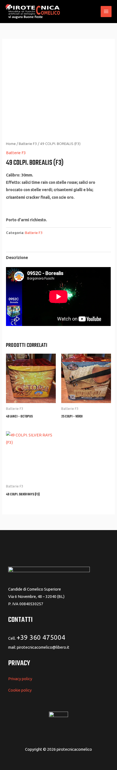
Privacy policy (20, 678)
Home (11, 143)
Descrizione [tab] (17, 257)
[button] (93, 11)
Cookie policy (20, 690)
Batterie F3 (28, 143)
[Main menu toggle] (106, 11)
